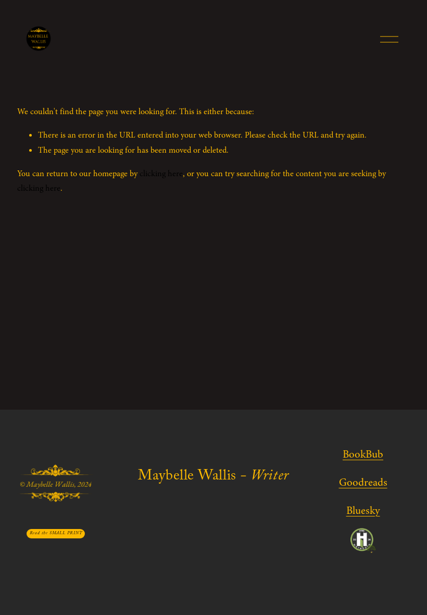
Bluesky (363, 510)
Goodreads (363, 482)
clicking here (161, 173)
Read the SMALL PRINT (56, 533)
